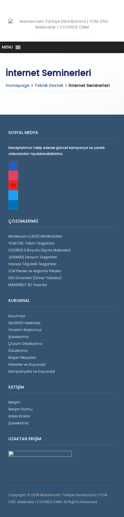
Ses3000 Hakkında (24, 322)
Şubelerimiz (18, 336)
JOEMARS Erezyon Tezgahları (32, 257)
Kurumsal (16, 315)
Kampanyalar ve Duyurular (31, 371)
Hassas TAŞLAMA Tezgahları (32, 264)
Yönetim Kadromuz (25, 329)
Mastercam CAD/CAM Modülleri (35, 236)
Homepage (17, 85)
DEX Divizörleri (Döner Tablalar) (34, 277)
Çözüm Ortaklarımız (25, 343)
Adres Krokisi (19, 416)
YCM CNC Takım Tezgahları (31, 243)
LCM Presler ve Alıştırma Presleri (34, 270)
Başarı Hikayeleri (22, 357)
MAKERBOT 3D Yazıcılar (27, 284)
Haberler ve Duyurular (27, 364)
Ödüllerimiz (18, 350)
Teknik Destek (49, 85)
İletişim (14, 402)
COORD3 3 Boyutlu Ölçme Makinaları (39, 250)
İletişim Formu (20, 409)
